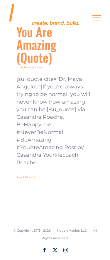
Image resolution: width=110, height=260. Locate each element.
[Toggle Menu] (97, 17)
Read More (24, 177)
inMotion (23, 67)
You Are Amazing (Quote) (36, 44)
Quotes (36, 67)
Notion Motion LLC (72, 230)
